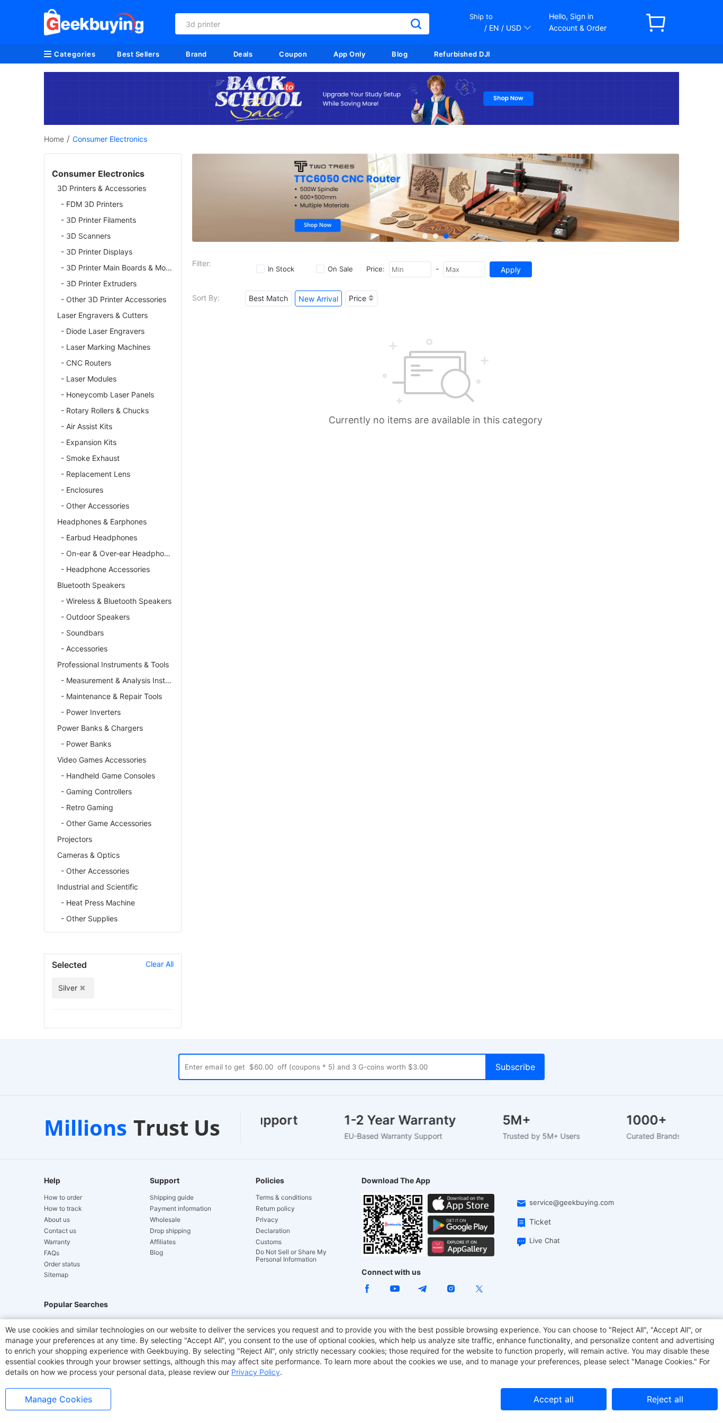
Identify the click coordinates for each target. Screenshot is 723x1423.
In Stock (281, 269)
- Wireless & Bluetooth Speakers (116, 600)
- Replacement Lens (95, 473)
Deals (243, 54)
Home (54, 138)
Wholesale (165, 1219)
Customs (269, 1242)
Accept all (554, 1399)
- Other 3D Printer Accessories (113, 299)
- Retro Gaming (87, 807)
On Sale (340, 269)
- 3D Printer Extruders (99, 283)
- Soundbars (82, 632)
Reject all (665, 1399)
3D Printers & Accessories (101, 188)
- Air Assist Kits (86, 426)
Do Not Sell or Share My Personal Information (291, 1255)
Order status (62, 1264)
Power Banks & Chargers (100, 727)
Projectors (74, 839)
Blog (400, 54)
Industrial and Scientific (97, 886)
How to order (63, 1197)
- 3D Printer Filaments (98, 219)
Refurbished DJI (462, 54)
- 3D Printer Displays (96, 251)
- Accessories (84, 648)
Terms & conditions (284, 1197)
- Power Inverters (91, 712)
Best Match (268, 298)
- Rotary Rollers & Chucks (105, 410)
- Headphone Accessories (105, 569)
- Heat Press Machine (98, 902)
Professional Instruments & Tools (113, 664)
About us (57, 1219)
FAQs (51, 1253)
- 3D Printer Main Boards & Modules (117, 267)
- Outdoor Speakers (95, 616)
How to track (63, 1208)
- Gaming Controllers (96, 791)
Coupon (293, 54)
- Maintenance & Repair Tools (111, 696)
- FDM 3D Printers (92, 204)
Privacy (267, 1219)
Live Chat (544, 1240)
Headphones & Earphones (102, 521)
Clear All (160, 963)
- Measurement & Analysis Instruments (117, 680)
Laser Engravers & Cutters (102, 315)
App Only (349, 54)
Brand (196, 54)
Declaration (273, 1231)
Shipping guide (172, 1197)
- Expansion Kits (88, 442)
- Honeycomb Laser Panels (107, 394)
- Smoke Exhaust (90, 458)
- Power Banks (86, 743)
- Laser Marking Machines (105, 346)
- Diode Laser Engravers (102, 331)
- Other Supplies (89, 918)
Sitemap (56, 1275)
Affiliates (163, 1242)
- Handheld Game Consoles (108, 775)
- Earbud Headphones (99, 537)
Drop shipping (170, 1231)
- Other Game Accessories (106, 823)
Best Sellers (138, 54)
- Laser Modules (88, 378)
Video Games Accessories (101, 759)
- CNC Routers (86, 362)
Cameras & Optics (88, 854)
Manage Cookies (58, 1399)
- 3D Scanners (86, 235)
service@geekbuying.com (571, 1202)
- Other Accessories (95, 505)
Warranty (57, 1242)
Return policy (275, 1208)
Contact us (60, 1231)
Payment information (180, 1208)
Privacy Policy (255, 1371)
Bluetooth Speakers (91, 585)
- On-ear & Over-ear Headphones (117, 553)
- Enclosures (82, 489)
